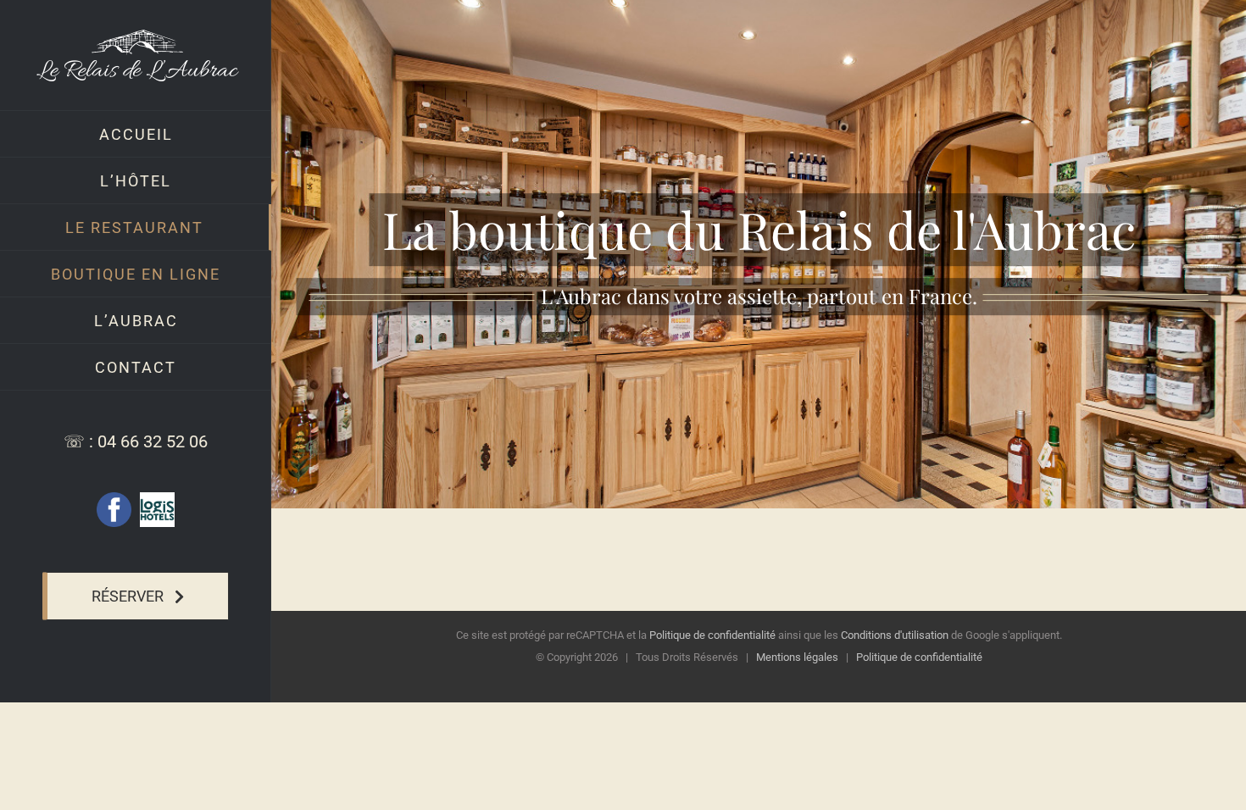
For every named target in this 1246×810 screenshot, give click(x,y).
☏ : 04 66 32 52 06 (136, 441)
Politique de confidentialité (712, 635)
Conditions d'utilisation (894, 635)
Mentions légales (797, 657)
